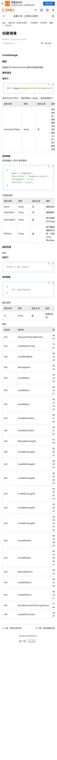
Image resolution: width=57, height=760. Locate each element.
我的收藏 (48, 43)
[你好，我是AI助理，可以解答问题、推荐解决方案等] (41, 10)
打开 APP (49, 3)
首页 (4, 23)
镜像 (51, 22)
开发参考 (34, 22)
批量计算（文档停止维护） (18, 22)
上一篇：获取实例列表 (12, 628)
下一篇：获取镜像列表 (45, 628)
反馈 (33, 641)
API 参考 (43, 22)
